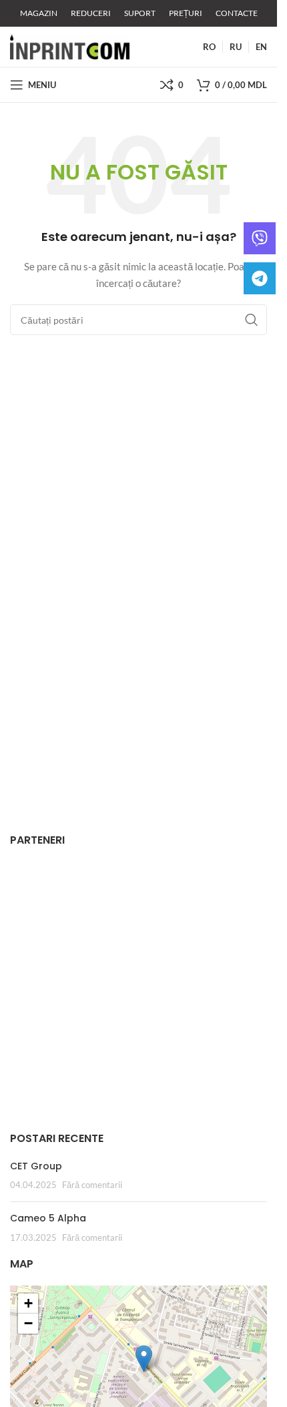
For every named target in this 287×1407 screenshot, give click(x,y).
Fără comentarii (92, 1185)
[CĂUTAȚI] (251, 319)
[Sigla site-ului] (69, 45)
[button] (143, 1358)
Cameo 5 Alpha (48, 1218)
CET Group (36, 1166)
